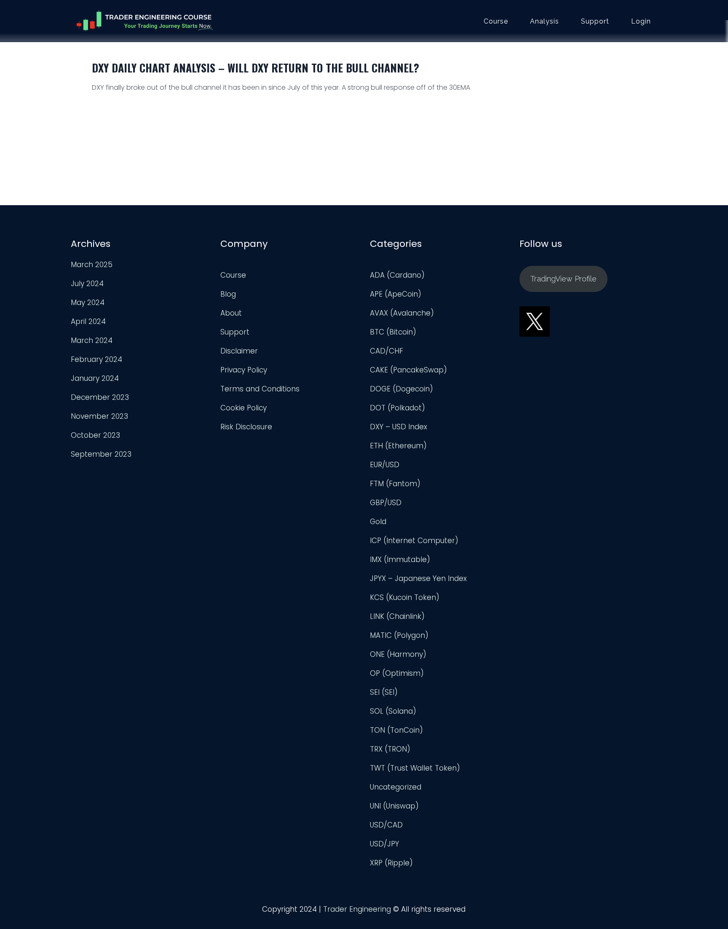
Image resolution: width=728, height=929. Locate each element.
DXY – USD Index (398, 427)
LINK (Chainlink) (397, 616)
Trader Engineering (357, 909)
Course (496, 21)
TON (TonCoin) (396, 730)
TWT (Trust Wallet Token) (415, 768)
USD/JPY (384, 844)
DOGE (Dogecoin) (401, 389)
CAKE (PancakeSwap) (408, 370)
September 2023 (101, 454)
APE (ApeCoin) (395, 294)
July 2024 (87, 283)
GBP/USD (385, 503)
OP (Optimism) (397, 673)
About (231, 313)
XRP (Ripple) (391, 863)
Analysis (544, 21)
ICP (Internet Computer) (414, 540)
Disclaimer (239, 351)
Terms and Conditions (260, 389)
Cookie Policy (243, 408)
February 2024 (96, 359)
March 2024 (91, 340)
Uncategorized (395, 787)
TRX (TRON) (390, 749)
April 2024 (88, 321)
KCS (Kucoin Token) (404, 597)
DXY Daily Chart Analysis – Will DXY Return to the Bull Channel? (255, 67)
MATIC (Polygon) (399, 635)
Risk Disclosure (246, 427)
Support (595, 21)
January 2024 (95, 378)
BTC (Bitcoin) (393, 332)
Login (641, 21)
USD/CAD (386, 825)
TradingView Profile (563, 278)
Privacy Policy (243, 370)
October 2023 (95, 435)
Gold (378, 522)
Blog (228, 294)
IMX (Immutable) (400, 559)
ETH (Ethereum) (398, 446)
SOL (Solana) (393, 711)
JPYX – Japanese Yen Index (418, 578)
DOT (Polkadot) (397, 408)
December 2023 (100, 397)
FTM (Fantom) (395, 484)
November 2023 (99, 416)
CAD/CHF (386, 351)
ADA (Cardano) (397, 275)
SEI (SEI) (384, 692)
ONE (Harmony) (398, 654)
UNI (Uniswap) (394, 806)
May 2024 (87, 302)
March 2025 (91, 265)
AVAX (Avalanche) (402, 313)
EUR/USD (384, 465)
